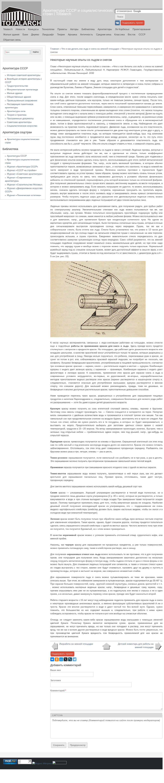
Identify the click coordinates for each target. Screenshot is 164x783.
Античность (86, 34)
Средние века (103, 34)
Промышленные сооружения (22, 100)
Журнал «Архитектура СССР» (22, 166)
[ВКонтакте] (52, 659)
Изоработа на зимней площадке (76, 644)
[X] (65, 659)
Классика (119, 34)
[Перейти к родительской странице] (106, 646)
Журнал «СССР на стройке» (22, 170)
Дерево (35, 34)
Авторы (74, 29)
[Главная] (21, 13)
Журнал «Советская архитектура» (25, 174)
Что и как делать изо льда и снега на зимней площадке (90, 48)
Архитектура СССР (17, 156)
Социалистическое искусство (22, 126)
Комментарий (58, 690)
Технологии (48, 29)
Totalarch (8, 29)
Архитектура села (16, 111)
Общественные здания (19, 97)
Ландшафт (48, 34)
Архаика (72, 34)
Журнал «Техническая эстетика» (24, 195)
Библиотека (88, 29)
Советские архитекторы (19, 122)
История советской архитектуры (23, 75)
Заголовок (55, 680)
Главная (54, 48)
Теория (61, 34)
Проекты (62, 29)
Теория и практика (16, 115)
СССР (142, 34)
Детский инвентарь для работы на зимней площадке (136, 645)
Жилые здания (11, 34)
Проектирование (142, 29)
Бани (25, 34)
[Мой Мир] (61, 659)
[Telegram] (74, 659)
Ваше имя (55, 670)
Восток (131, 34)
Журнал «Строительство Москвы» (24, 184)
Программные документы (20, 118)
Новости (20, 29)
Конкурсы (33, 29)
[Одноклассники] (57, 659)
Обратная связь (12, 39)
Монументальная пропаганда (22, 89)
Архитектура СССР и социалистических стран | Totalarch (78, 12)
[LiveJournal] (70, 659)
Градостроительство (17, 86)
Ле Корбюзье (122, 29)
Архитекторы (105, 29)
